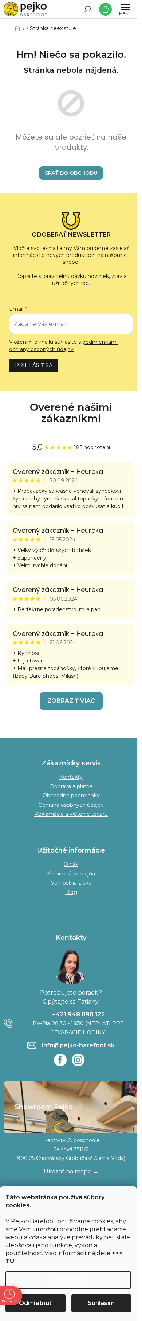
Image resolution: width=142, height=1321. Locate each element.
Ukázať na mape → (71, 1171)
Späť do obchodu (71, 173)
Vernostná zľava (71, 882)
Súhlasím (101, 1303)
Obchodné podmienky (71, 795)
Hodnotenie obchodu (71, 413)
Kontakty (71, 777)
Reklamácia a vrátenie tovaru (71, 814)
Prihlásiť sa (33, 365)
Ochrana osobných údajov (71, 805)
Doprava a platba (71, 786)
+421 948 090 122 (78, 1014)
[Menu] (125, 9)
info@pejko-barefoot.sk (78, 1045)
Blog (71, 892)
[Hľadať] (87, 9)
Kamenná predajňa (71, 873)
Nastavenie (68, 1280)
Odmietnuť (35, 1303)
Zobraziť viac (71, 700)
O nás (71, 864)
